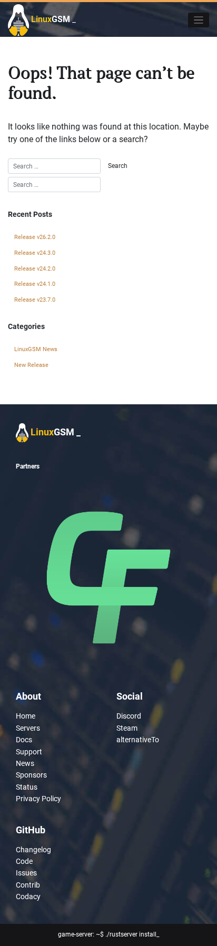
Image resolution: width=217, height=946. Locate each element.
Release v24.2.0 (34, 268)
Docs (24, 739)
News (25, 763)
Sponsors (31, 775)
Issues (26, 873)
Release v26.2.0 (34, 237)
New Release (31, 365)
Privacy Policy (38, 798)
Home (25, 716)
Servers (28, 728)
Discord (128, 716)
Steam (126, 728)
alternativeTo (137, 739)
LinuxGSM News (35, 349)
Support (29, 752)
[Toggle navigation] (199, 20)
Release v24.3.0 (34, 253)
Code (24, 861)
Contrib (28, 885)
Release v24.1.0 (34, 284)
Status (26, 787)
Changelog (33, 849)
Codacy (28, 896)
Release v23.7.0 (34, 299)
